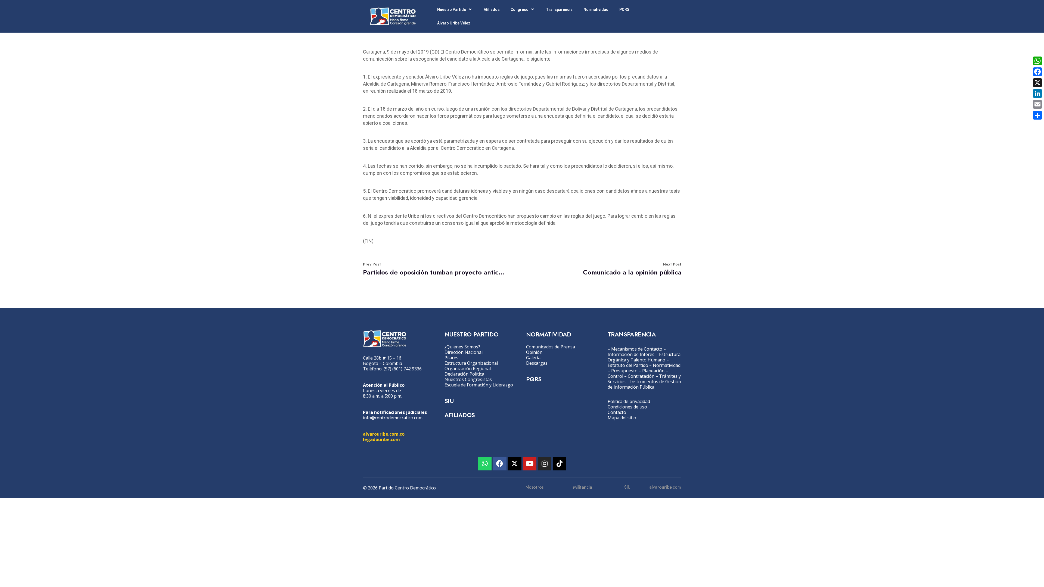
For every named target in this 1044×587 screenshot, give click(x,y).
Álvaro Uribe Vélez (453, 23)
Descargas (537, 363)
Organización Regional (468, 368)
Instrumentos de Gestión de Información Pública (644, 384)
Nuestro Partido (451, 9)
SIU (449, 400)
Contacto (617, 412)
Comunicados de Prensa (550, 347)
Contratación (641, 376)
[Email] (1037, 104)
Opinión (534, 352)
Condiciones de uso (627, 407)
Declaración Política (464, 374)
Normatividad (595, 9)
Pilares (451, 358)
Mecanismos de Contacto (636, 349)
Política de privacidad (629, 401)
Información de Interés (631, 354)
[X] (1037, 82)
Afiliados (492, 9)
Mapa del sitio (622, 418)
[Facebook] (500, 463)
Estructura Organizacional (471, 363)
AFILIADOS (460, 415)
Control (615, 376)
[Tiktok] (559, 463)
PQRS (624, 9)
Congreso (520, 9)
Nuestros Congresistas (468, 379)
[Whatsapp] (485, 463)
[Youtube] (529, 463)
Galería (533, 358)
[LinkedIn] (1037, 93)
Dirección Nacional (464, 352)
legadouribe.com (381, 439)
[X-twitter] (514, 463)
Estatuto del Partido (628, 365)
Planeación (653, 371)
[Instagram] (544, 463)
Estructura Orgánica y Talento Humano (644, 357)
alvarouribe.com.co (384, 434)
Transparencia (559, 9)
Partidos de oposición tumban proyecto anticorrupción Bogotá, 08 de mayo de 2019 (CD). (434, 269)
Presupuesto (624, 371)
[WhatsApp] (1037, 60)
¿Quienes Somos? (462, 347)
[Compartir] (1037, 115)
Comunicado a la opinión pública (632, 269)
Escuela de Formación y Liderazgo (479, 385)
